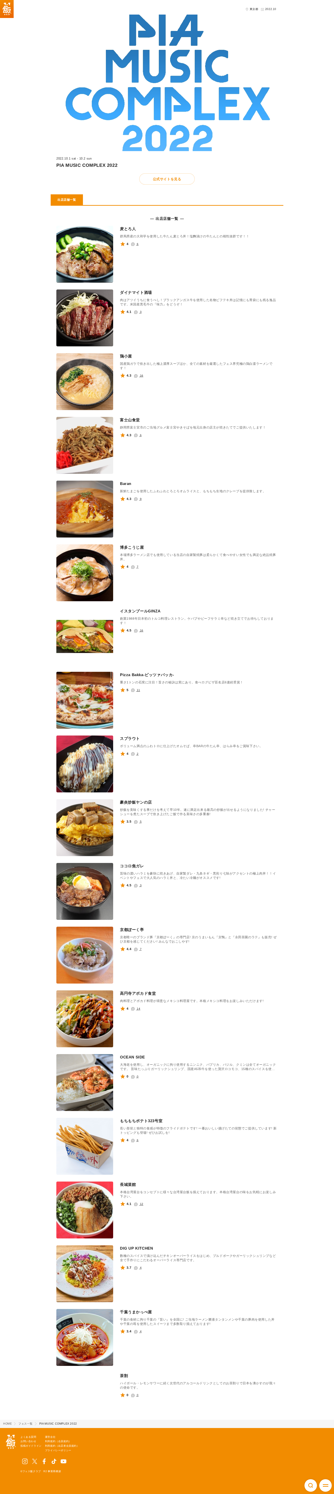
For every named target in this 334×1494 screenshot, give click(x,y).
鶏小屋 (126, 356)
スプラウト (130, 738)
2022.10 (270, 9)
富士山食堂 (130, 420)
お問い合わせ (28, 1441)
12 (141, 1204)
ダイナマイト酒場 (136, 292)
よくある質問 (28, 1437)
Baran (125, 484)
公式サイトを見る (167, 179)
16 (141, 375)
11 (138, 690)
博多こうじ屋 (132, 547)
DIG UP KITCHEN (136, 1248)
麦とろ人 (128, 229)
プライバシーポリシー (58, 1450)
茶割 (124, 1376)
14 (138, 1008)
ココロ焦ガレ (132, 866)
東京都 (253, 9)
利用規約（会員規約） (58, 1441)
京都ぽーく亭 (132, 930)
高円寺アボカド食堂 (138, 993)
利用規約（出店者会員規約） (62, 1445)
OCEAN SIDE (132, 1057)
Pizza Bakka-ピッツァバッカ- (147, 675)
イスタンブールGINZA (140, 611)
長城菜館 (128, 1184)
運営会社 (50, 1437)
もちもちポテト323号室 (141, 1121)
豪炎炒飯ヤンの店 (136, 802)
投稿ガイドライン (31, 1445)
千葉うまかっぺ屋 (136, 1312)
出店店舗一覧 (66, 199)
